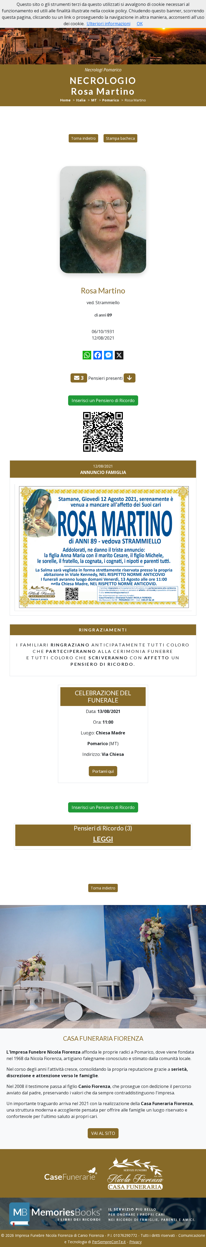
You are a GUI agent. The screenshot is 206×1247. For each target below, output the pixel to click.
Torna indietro (83, 138)
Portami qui (103, 771)
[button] (103, 839)
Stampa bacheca (120, 138)
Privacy (135, 1241)
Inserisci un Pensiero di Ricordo (103, 400)
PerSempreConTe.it (109, 1241)
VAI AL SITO (103, 1133)
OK (140, 24)
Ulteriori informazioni (108, 24)
